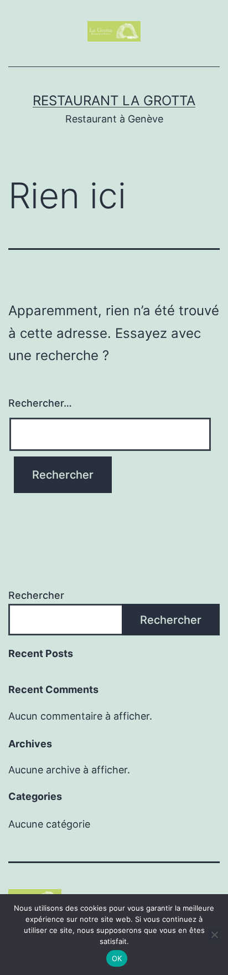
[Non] (214, 934)
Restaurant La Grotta (114, 101)
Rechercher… (40, 403)
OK (117, 958)
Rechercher (36, 595)
